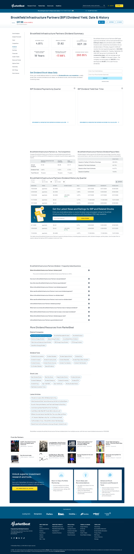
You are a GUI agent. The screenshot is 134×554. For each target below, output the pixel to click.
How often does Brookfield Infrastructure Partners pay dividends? (48, 283)
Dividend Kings (35, 383)
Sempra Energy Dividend (54, 339)
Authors (41, 530)
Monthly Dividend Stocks (72, 383)
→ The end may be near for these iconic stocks (48, 10)
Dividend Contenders (63, 380)
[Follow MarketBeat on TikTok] (24, 538)
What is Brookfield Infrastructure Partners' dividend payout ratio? (48, 316)
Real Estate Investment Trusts (38, 387)
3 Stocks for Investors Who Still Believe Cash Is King (44, 397)
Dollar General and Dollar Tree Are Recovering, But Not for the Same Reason (49, 401)
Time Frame (33, 180)
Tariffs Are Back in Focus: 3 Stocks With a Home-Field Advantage (47, 420)
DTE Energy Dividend (77, 342)
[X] (12, 538)
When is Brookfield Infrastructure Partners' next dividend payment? (48, 287)
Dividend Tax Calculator (65, 363)
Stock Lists (70, 526)
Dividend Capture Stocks (66, 356)
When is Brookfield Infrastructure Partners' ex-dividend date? (47, 295)
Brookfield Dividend (78, 335)
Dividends (82, 528)
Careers (41, 535)
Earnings (82, 530)
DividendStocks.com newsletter (69, 75)
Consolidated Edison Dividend (70, 339)
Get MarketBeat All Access (24, 488)
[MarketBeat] (18, 6)
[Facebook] (14, 538)
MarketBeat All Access (57, 526)
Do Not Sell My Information (100, 530)
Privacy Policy (97, 532)
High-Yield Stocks (58, 383)
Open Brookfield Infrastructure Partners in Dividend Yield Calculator (98, 122)
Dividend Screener (35, 363)
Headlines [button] (58, 6)
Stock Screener (71, 535)
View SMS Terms (105, 81)
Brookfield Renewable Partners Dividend (41, 335)
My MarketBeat (71, 532)
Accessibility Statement (100, 528)
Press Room (42, 532)
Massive (47, 549)
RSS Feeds (97, 535)
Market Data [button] (41, 6)
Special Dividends (49, 366)
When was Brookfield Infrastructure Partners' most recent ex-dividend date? (51, 299)
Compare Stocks (72, 528)
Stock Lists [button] (50, 6)
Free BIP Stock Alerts (92, 10)
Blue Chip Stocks (49, 377)
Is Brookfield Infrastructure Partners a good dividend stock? (46, 320)
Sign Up (105, 78)
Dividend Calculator (52, 356)
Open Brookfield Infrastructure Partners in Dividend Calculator (49, 122)
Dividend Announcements (37, 356)
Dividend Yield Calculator (80, 363)
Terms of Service (98, 537)
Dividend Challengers (36, 380)
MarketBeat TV (55, 530)
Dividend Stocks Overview (50, 363)
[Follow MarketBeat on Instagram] (22, 538)
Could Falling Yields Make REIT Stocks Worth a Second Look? (46, 411)
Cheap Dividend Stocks (62, 377)
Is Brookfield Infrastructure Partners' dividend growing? (45, 303)
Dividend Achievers (76, 377)
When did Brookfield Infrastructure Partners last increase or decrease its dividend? (53, 312)
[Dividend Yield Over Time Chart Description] (122, 88)
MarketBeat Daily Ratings (58, 528)
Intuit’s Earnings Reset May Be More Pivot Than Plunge (44, 407)
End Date (56, 180)
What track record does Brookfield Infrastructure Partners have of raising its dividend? (53, 307)
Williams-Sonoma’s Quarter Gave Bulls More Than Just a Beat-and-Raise (48, 414)
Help (44, 539)
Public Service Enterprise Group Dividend (41, 342)
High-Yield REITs (46, 383)
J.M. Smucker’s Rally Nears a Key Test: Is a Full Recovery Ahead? (46, 417)
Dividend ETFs (75, 380)
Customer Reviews (56, 532)
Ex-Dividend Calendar (36, 366)
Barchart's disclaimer (60, 551)
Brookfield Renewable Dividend (61, 335)
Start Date (43, 180)
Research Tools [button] (32, 6)
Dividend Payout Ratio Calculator (81, 359)
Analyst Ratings (84, 526)
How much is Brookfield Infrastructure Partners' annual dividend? (48, 279)
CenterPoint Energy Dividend (38, 345)
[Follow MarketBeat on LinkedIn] (19, 538)
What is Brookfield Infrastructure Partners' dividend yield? (46, 270)
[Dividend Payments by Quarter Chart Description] (74, 88)
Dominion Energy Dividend (37, 339)
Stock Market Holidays (85, 535)
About (40, 526)
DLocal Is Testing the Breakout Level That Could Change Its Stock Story (48, 404)
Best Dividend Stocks (36, 377)
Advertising (97, 526)
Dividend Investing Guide (50, 359)
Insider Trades (83, 532)
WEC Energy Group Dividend (61, 342)
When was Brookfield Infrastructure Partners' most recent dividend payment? (51, 291)
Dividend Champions (50, 380)
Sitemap (96, 539)
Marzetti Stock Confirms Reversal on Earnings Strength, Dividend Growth (49, 424)
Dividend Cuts (78, 356)
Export (120, 181)
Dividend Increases (36, 359)
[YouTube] (17, 538)
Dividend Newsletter (64, 359)
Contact (41, 537)
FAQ (40, 539)
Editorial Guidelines (44, 528)
